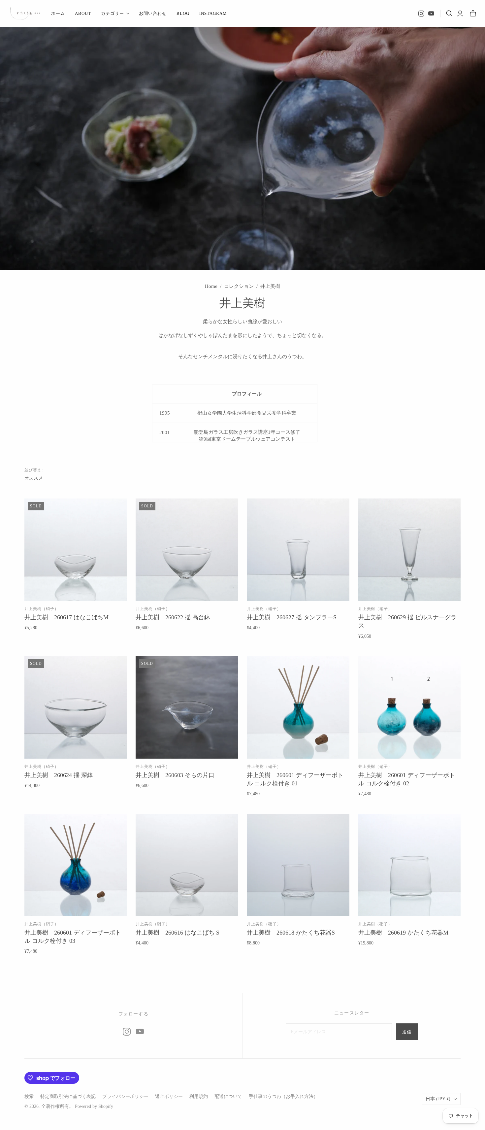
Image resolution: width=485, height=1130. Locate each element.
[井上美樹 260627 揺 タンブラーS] (298, 549)
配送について (228, 1096)
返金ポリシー (169, 1096)
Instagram (213, 13)
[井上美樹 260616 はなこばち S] (187, 865)
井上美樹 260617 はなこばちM (66, 617)
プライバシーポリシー (125, 1096)
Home (211, 286)
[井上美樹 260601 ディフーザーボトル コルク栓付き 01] (298, 707)
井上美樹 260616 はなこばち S (177, 932)
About (83, 13)
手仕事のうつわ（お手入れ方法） (283, 1096)
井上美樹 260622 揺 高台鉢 (173, 617)
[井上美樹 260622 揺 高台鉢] (187, 549)
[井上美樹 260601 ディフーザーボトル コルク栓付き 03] (75, 865)
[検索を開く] (449, 13)
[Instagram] (421, 14)
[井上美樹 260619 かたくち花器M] (409, 865)
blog (183, 13)
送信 (406, 1031)
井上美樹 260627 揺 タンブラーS (292, 617)
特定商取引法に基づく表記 (68, 1096)
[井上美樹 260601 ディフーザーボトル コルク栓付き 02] (409, 707)
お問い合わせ (153, 13)
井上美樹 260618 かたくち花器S (291, 932)
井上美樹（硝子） (41, 608)
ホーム (58, 13)
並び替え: (33, 470)
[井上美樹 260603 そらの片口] (187, 707)
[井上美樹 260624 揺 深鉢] (75, 707)
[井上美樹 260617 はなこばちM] (75, 549)
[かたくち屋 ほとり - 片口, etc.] (25, 13)
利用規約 (198, 1096)
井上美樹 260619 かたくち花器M (403, 932)
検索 (29, 1096)
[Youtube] (431, 14)
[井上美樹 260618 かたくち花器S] (298, 865)
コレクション (239, 286)
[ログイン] (460, 13)
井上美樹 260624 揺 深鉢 (58, 775)
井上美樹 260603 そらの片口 (175, 775)
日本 (438, 1098)
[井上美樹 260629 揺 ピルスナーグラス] (409, 549)
